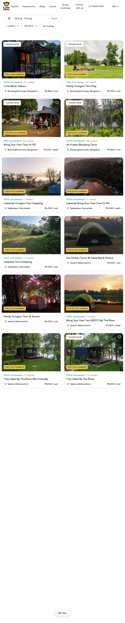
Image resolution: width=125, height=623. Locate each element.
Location (11, 26)
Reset (54, 18)
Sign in (115, 6)
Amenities (29, 26)
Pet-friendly (48, 26)
